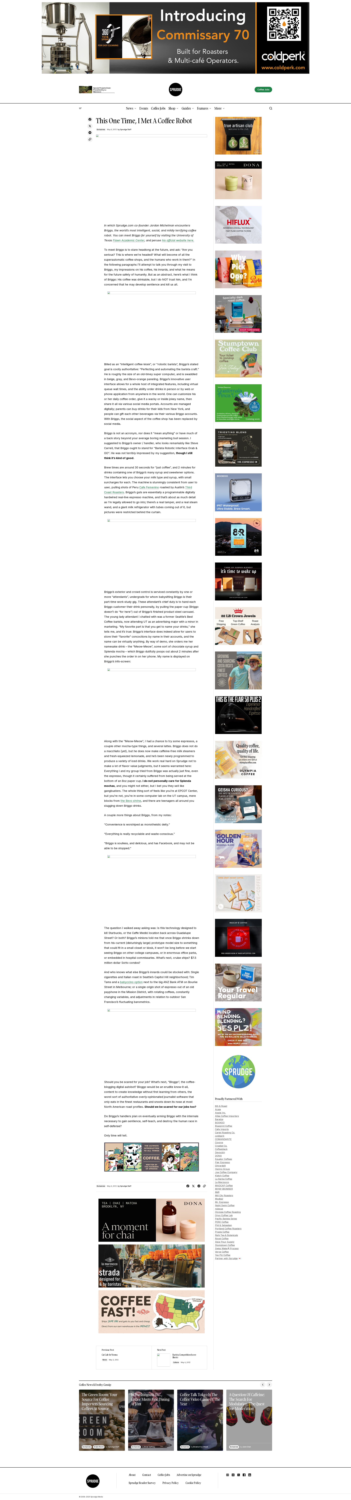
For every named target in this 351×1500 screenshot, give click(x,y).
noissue (219, 1208)
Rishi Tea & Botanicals (226, 1235)
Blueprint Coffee (223, 1126)
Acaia (218, 1109)
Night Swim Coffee (224, 1205)
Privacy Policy (170, 1483)
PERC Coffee (222, 1222)
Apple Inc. (220, 1112)
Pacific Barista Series (226, 1218)
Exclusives (101, 129)
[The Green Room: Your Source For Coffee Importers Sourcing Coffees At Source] (102, 1420)
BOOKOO (220, 1122)
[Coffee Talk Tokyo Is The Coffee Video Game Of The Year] (200, 1420)
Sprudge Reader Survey (142, 1483)
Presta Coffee (222, 1232)
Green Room (99, 1447)
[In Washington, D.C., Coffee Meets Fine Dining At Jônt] (151, 1420)
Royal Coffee (222, 1238)
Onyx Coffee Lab (224, 1215)
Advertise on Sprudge (189, 1475)
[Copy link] (90, 139)
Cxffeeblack (221, 1149)
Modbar (219, 1198)
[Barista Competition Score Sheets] (179, 1357)
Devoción (220, 1152)
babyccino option (131, 982)
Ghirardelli (220, 1165)
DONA (218, 1155)
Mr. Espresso (222, 1202)
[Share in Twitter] (90, 126)
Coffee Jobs (164, 1475)
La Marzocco (222, 1182)
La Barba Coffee (223, 1179)
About (132, 1475)
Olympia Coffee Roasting (228, 1212)
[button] (80, 108)
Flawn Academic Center (128, 240)
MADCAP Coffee (224, 1185)
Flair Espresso (222, 1162)
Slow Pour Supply (224, 1241)
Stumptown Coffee (225, 1245)
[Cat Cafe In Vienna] (124, 1357)
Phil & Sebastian (223, 1225)
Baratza (219, 1119)
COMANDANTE (223, 1139)
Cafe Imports (222, 1129)
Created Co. (221, 1145)
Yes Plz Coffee (222, 1255)
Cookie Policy (193, 1483)
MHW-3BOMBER (224, 1189)
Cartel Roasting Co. (225, 1132)
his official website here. (178, 240)
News (104, 1360)
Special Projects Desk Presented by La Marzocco (102, 90)
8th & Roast (221, 1106)
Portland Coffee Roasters (228, 1228)
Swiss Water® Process (227, 1248)
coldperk (219, 1136)
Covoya (219, 1142)
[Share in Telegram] (90, 132)
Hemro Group (222, 1169)
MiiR (217, 1192)
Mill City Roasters (224, 1195)
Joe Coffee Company (226, 1172)
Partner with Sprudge (226, 1258)
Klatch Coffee (222, 1175)
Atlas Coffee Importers (227, 1116)
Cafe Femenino (149, 487)
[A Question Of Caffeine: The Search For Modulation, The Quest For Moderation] (249, 1420)
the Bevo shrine (131, 800)
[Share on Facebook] (90, 119)
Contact (146, 1475)
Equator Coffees (223, 1159)
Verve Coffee (222, 1251)
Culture (176, 1362)
